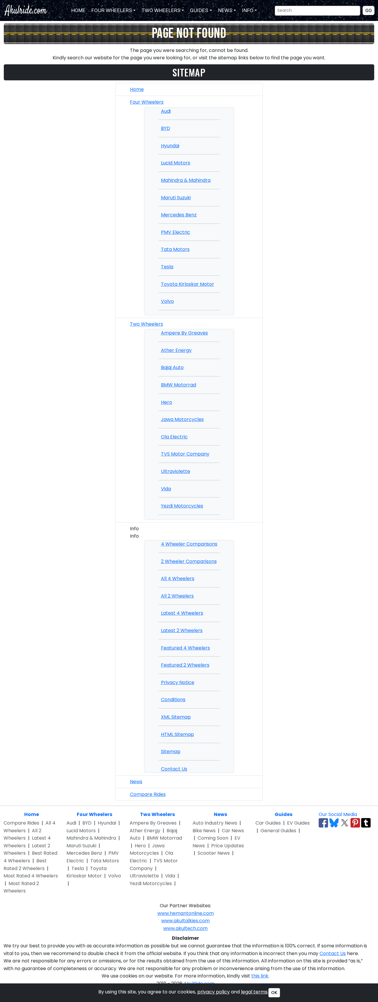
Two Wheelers (146, 324)
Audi (166, 111)
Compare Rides (148, 794)
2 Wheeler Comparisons (189, 561)
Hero (166, 402)
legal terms (254, 991)
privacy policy (213, 991)
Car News (233, 830)
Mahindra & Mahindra (186, 180)
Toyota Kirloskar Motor (187, 284)
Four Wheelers (147, 102)
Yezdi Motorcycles (182, 505)
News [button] (224, 10)
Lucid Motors (175, 162)
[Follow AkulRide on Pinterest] (355, 823)
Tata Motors (175, 249)
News (136, 781)
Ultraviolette (175, 471)
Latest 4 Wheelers (182, 613)
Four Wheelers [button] (111, 10)
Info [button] (247, 10)
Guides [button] (198, 10)
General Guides (278, 830)
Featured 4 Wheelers (185, 647)
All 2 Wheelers (177, 596)
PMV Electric (175, 232)
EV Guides (298, 823)
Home (77, 10)
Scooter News (214, 853)
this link (259, 975)
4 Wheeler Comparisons (189, 544)
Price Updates (227, 845)
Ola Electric (174, 436)
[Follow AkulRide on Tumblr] (366, 823)
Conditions (173, 699)
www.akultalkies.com (185, 920)
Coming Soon (213, 838)
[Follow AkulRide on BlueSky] (334, 823)
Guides (283, 814)
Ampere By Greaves (184, 332)
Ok (274, 993)
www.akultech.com (185, 928)
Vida (166, 488)
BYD (165, 128)
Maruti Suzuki (176, 197)
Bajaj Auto (172, 367)
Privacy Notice (177, 682)
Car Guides (268, 823)
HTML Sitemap (177, 734)
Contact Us (174, 769)
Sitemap (170, 751)
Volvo (167, 301)
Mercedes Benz (179, 214)
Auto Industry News (215, 823)
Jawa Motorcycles (182, 419)
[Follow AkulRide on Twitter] (344, 823)
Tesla (167, 266)
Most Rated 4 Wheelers (31, 875)
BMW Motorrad (178, 384)
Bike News (204, 830)
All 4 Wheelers (177, 578)
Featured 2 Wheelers (185, 665)
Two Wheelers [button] (160, 10)
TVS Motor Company (185, 454)
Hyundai (170, 145)
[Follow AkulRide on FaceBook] (323, 823)
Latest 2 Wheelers (182, 630)
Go (368, 10)
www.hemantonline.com (185, 913)
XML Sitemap (176, 717)
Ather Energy (176, 350)
